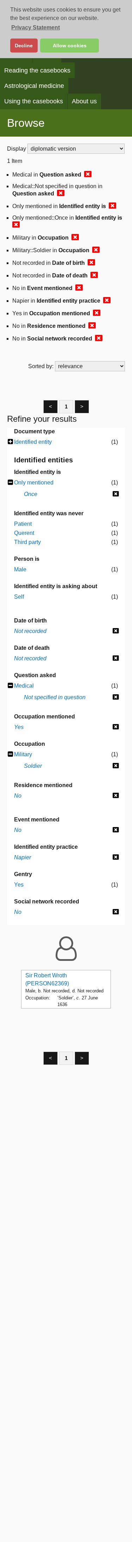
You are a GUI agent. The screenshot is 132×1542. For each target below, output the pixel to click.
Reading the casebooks (37, 70)
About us (84, 101)
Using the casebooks (33, 101)
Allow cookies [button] (70, 45)
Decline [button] (24, 45)
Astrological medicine (34, 85)
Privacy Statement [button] (35, 27)
